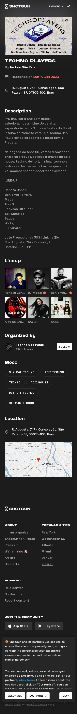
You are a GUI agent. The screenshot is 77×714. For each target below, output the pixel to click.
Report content (17, 600)
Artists (10, 558)
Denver (47, 558)
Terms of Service (37, 704)
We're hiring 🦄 (16, 551)
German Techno (21, 403)
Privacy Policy (13, 704)
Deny (66, 695)
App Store (21, 626)
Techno (15, 382)
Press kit (11, 545)
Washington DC (53, 539)
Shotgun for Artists (20, 539)
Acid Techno (54, 372)
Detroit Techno (22, 393)
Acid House (39, 382)
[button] (64, 346)
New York (49, 532)
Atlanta (48, 545)
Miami (46, 551)
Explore (54, 6)
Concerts (12, 564)
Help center (14, 588)
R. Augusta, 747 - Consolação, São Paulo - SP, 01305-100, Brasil (38, 431)
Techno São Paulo (23, 67)
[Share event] (68, 6)
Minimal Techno (22, 372)
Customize (36, 695)
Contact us (13, 594)
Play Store (52, 626)
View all (47, 564)
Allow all (15, 695)
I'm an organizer (17, 532)
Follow (64, 346)
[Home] (17, 6)
